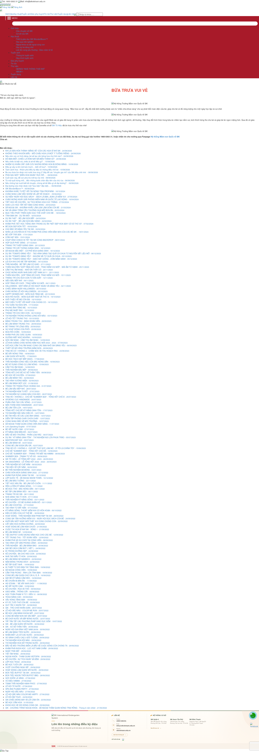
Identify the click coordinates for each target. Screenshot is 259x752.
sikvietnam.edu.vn (123, 730)
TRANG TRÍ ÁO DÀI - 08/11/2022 (19, 494)
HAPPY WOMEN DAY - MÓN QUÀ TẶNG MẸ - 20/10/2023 (30, 294)
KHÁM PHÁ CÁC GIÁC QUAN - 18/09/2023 (23, 334)
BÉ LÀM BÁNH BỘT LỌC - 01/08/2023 (21, 383)
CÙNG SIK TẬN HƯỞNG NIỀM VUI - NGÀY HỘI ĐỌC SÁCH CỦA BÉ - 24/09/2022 (40, 518)
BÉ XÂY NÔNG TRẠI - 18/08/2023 (19, 353)
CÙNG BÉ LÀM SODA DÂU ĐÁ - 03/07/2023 (24, 445)
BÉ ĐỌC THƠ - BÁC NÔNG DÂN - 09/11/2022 (25, 488)
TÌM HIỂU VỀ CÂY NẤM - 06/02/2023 (21, 467)
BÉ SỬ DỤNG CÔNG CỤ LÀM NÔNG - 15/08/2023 (27, 364)
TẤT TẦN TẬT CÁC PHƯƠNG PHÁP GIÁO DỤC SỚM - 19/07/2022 (33, 621)
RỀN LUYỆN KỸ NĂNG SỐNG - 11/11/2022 (23, 486)
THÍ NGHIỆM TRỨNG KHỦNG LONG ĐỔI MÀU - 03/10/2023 (31, 315)
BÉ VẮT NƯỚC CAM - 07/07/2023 (19, 429)
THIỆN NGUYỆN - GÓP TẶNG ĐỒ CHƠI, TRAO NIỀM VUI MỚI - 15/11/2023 (38, 275)
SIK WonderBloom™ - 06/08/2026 (19, 188)
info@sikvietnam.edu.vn (125, 726)
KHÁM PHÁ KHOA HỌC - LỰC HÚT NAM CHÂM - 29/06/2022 (31, 648)
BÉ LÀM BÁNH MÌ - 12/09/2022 (18, 532)
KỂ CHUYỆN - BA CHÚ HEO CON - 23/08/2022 (25, 553)
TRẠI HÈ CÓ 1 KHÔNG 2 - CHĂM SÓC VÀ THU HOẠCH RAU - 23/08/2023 (37, 350)
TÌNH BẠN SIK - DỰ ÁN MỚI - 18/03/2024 (23, 215)
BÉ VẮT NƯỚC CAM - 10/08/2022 (19, 586)
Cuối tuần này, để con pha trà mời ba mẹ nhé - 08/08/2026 (30, 177)
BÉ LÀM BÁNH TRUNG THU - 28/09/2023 (23, 323)
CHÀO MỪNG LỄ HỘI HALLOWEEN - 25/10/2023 (26, 291)
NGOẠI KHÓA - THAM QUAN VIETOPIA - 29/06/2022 (28, 656)
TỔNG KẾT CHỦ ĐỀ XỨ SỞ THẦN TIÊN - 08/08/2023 (28, 372)
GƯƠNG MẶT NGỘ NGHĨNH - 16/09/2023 (23, 337)
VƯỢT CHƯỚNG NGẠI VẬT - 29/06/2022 (22, 667)
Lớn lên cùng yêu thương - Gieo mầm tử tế (34, 50)
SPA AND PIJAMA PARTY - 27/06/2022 (22, 688)
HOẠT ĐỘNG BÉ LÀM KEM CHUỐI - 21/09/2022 (26, 526)
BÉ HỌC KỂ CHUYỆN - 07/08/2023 (20, 375)
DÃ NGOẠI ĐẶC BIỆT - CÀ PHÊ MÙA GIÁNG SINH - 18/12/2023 (32, 250)
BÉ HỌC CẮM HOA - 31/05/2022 (19, 702)
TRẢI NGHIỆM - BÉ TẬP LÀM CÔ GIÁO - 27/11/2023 (28, 264)
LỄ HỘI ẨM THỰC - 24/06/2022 (18, 697)
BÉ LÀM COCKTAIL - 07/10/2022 (19, 505)
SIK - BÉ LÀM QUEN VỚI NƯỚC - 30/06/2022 (24, 624)
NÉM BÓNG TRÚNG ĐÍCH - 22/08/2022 (22, 561)
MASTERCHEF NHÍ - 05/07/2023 (19, 440)
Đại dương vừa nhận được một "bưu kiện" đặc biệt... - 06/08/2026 (33, 185)
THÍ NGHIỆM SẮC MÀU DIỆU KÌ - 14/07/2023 (24, 413)
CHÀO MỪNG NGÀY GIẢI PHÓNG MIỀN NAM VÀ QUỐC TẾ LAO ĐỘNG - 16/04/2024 (42, 199)
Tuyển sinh (26, 14)
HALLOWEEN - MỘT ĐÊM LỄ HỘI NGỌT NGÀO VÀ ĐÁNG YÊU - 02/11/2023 (38, 286)
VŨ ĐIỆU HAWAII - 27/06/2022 (18, 680)
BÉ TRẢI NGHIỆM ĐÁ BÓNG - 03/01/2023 (23, 469)
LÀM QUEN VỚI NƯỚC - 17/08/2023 (21, 356)
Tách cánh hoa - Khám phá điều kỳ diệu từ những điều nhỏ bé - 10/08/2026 (37, 169)
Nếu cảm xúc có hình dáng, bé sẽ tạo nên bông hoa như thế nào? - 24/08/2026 (39, 156)
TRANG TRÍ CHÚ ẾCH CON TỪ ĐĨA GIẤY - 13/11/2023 (29, 277)
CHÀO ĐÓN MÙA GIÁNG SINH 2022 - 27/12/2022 (26, 472)
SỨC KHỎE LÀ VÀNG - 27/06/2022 (20, 678)
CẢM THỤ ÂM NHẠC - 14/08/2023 (20, 367)
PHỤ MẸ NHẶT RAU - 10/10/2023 (19, 310)
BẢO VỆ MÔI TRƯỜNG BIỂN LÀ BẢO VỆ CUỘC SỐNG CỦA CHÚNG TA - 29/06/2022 (42, 645)
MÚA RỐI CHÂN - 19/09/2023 (18, 331)
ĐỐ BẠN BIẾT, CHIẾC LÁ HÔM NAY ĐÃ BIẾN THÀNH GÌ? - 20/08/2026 (35, 158)
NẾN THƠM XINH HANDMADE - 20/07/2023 (24, 405)
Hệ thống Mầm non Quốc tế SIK (165, 136)
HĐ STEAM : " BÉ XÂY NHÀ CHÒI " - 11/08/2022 (26, 583)
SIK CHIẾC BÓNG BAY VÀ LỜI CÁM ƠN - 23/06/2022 (28, 699)
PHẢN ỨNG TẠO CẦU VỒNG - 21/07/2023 (23, 402)
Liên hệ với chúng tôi (119, 734)
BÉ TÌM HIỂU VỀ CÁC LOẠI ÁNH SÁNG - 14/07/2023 (28, 415)
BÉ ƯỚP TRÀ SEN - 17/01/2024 (19, 234)
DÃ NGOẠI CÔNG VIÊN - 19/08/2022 (21, 569)
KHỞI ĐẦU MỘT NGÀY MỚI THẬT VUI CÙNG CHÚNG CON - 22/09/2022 (36, 521)
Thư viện (54, 14)
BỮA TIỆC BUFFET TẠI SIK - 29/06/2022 (22, 672)
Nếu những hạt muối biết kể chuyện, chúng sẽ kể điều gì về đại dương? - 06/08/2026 (42, 183)
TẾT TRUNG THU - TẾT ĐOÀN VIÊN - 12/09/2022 (26, 537)
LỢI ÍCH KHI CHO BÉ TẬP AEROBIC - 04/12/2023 (26, 261)
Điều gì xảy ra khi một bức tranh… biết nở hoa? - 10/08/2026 (31, 167)
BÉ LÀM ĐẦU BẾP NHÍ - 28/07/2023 (20, 388)
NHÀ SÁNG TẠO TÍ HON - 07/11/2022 (21, 496)
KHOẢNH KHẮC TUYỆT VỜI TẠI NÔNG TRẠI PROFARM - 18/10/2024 (35, 191)
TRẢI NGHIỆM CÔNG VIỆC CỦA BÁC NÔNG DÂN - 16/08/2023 (32, 361)
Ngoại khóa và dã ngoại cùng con (30, 44)
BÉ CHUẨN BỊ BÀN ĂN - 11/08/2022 (21, 580)
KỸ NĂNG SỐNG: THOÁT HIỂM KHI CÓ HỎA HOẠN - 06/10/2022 (33, 510)
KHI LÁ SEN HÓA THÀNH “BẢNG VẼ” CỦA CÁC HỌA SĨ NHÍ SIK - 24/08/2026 (38, 150)
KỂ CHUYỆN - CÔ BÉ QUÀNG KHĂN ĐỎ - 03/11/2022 (28, 502)
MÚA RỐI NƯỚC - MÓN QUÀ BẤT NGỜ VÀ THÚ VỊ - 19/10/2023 (32, 296)
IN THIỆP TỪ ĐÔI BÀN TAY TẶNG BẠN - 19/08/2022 (27, 567)
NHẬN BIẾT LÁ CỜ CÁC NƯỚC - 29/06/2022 (24, 634)
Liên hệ (71, 14)
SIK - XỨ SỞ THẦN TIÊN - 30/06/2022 (21, 626)
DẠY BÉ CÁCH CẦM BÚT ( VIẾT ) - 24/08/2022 (25, 548)
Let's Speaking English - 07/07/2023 (20, 426)
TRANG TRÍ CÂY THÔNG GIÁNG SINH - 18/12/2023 (27, 248)
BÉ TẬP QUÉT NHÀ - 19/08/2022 (19, 564)
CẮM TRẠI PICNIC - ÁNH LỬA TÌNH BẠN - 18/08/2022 (28, 572)
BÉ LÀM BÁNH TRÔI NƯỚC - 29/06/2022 (23, 632)
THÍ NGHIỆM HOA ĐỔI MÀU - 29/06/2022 (23, 640)
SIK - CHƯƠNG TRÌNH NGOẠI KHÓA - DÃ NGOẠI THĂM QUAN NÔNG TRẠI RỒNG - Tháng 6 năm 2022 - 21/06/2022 (56, 707)
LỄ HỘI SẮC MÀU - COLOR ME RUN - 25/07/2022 (26, 610)
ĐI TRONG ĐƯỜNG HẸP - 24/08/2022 (21, 551)
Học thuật (17, 14)
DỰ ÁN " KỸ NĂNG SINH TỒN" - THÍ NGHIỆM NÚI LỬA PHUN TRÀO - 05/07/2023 (40, 437)
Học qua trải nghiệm (24, 41)
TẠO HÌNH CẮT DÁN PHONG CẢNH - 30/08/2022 (26, 542)
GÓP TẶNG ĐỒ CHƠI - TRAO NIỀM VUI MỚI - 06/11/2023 (30, 283)
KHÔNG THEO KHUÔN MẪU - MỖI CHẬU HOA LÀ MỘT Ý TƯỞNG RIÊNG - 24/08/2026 (43, 153)
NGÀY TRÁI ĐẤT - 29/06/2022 (18, 651)
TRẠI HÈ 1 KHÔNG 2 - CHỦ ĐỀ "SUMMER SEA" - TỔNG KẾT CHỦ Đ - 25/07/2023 (40, 396)
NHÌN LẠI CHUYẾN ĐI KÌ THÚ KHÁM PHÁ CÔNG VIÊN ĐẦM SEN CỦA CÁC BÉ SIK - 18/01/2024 (46, 231)
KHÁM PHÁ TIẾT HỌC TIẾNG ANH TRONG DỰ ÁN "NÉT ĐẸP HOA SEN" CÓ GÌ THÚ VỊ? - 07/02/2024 (49, 223)
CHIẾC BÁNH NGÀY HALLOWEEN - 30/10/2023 (25, 288)
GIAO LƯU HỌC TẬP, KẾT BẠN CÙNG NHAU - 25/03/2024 (30, 204)
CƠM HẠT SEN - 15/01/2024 (17, 237)
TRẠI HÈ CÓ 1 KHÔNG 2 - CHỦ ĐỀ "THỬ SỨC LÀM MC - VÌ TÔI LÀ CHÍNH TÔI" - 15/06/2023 (45, 448)
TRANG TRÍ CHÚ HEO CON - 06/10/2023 (23, 313)
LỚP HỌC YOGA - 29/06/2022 (18, 661)
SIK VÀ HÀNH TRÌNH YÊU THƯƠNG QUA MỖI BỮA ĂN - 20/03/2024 (34, 210)
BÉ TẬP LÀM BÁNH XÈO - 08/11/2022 (21, 491)
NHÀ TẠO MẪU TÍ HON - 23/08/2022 (21, 556)
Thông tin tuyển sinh (25, 55)
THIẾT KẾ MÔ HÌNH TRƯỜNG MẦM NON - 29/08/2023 (29, 348)
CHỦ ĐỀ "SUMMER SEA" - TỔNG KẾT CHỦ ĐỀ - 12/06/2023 (31, 450)
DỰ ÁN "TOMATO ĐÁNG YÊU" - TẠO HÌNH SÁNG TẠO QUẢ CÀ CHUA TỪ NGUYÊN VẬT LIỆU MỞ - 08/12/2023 (53, 253)
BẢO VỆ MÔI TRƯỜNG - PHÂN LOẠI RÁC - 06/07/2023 (29, 434)
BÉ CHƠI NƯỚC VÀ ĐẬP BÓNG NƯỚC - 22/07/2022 (27, 618)
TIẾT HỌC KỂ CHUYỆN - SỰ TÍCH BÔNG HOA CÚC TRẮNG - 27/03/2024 (37, 202)
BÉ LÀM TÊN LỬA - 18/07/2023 (18, 407)
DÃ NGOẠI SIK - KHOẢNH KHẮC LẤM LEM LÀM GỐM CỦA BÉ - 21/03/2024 (38, 207)
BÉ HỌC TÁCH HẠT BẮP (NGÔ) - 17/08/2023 (24, 359)
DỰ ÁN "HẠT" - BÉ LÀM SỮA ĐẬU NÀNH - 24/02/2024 (28, 221)
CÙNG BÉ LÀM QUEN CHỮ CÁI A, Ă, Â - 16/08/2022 (27, 575)
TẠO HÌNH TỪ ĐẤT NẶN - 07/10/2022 (21, 507)
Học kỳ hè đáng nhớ (24, 47)
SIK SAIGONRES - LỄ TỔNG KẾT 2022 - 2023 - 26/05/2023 (31, 461)
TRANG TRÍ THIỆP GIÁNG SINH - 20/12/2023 (25, 245)
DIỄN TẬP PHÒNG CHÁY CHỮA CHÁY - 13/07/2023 (27, 418)
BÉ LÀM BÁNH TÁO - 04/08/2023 (19, 377)
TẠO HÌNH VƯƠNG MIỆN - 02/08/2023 (22, 380)
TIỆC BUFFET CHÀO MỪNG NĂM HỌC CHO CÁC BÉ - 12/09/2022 (34, 534)
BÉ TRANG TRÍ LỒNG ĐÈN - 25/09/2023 (22, 326)
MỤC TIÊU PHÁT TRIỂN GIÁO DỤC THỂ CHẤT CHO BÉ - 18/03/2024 (35, 212)
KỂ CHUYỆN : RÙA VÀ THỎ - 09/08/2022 (23, 588)
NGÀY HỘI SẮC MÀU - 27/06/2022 (20, 691)
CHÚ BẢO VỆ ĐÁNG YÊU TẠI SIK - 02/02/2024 (25, 229)
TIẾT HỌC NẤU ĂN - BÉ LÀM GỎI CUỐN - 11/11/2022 (28, 483)
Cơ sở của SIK (22, 33)
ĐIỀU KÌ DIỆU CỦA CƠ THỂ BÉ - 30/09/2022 (24, 513)
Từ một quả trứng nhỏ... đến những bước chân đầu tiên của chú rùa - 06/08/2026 (40, 180)
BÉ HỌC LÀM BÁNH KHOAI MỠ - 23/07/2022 (24, 613)
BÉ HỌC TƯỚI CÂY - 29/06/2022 (19, 664)
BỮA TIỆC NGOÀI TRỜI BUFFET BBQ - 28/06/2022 (27, 675)
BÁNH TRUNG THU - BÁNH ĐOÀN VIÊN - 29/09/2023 (28, 321)
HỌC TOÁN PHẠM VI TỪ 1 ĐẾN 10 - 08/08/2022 (26, 594)
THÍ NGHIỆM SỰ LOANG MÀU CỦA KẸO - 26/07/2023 (28, 394)
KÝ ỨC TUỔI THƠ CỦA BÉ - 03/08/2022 (22, 602)
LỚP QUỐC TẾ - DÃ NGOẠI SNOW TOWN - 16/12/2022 (29, 478)
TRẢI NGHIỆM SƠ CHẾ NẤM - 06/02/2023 (23, 464)
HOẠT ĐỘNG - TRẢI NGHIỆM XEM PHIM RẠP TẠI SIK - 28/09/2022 (34, 515)
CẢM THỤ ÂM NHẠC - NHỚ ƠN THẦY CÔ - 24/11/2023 (29, 269)
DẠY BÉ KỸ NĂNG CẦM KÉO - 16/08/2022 (23, 578)
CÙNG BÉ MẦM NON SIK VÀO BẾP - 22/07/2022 (26, 615)
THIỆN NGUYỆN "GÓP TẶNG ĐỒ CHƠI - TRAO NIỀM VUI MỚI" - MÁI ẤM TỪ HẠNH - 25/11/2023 (47, 267)
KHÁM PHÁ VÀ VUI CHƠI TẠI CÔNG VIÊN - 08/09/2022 (29, 540)
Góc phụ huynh (37, 14)
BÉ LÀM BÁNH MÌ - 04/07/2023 (18, 442)
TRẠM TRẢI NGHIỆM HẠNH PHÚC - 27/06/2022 (26, 683)
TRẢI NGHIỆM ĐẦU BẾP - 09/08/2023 (21, 369)
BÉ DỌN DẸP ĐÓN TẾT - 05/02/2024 (21, 226)
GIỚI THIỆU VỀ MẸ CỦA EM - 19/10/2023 (23, 299)
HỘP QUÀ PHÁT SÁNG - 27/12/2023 (21, 242)
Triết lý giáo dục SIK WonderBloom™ (32, 39)
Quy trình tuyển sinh (24, 58)
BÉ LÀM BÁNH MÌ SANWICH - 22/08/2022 (23, 559)
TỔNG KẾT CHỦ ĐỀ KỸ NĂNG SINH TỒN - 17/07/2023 (28, 410)
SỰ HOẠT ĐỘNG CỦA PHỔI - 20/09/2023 (23, 329)
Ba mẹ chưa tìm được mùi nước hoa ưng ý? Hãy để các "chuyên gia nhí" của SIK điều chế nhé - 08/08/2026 (51, 172)
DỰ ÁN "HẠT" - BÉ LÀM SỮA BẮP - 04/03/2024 (25, 218)
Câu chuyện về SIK (24, 31)
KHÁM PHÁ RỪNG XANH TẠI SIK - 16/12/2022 (25, 475)
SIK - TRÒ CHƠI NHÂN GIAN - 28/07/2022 (23, 607)
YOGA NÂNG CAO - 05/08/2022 (19, 597)
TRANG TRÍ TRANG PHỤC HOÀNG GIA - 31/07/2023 (28, 386)
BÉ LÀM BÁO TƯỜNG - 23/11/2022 (20, 480)
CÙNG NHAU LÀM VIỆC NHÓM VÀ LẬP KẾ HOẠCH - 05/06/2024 (33, 194)
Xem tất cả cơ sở (156, 728)
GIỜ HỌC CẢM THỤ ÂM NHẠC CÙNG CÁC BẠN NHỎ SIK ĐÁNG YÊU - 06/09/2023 (41, 345)
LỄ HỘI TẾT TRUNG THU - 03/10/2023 (22, 318)
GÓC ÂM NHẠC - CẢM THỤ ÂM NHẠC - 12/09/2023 (27, 340)
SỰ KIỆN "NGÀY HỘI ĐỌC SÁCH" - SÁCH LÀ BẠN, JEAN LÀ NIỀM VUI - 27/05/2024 (41, 196)
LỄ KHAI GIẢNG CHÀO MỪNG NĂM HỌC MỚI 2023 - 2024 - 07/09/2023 (36, 342)
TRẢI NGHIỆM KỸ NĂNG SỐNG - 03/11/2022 (24, 499)
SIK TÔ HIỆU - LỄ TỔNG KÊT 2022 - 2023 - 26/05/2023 (29, 459)
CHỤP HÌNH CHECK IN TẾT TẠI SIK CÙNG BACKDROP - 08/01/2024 (35, 240)
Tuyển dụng (63, 14)
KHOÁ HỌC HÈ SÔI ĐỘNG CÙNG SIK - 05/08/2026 (27, 705)
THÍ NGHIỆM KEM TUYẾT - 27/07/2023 (22, 391)
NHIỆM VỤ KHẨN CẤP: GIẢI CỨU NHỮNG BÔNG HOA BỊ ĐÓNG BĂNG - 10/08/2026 (41, 164)
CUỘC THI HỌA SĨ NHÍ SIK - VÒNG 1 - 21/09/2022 (27, 529)
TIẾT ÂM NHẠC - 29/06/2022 (17, 653)
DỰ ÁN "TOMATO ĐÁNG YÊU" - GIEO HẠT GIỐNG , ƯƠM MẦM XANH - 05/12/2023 (41, 258)
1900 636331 (121, 721)
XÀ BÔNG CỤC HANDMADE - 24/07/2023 (23, 399)
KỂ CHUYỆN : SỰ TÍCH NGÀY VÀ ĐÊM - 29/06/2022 (27, 659)
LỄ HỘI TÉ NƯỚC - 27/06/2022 (18, 686)
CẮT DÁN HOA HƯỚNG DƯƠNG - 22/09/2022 (25, 524)
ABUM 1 (19, 71)
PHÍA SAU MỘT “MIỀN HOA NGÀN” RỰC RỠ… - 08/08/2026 (31, 175)
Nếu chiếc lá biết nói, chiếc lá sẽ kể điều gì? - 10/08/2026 (30, 161)
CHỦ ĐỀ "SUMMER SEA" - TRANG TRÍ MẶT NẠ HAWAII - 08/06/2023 (35, 453)
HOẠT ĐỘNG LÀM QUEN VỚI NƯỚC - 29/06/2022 (26, 670)
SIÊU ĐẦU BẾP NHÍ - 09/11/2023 (19, 280)
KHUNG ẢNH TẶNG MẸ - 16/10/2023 (21, 307)
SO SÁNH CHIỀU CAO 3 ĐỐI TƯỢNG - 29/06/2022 (27, 637)
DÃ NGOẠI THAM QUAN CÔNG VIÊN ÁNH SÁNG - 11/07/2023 (32, 423)
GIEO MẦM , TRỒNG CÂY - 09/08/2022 (22, 591)
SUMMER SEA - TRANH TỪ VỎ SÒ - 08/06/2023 (26, 456)
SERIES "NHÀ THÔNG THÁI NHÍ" (30, 68)
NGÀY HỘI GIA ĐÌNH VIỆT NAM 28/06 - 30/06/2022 (27, 629)
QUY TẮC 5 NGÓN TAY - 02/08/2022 (21, 605)
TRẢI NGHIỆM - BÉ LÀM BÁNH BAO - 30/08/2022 (26, 545)
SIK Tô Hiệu (57, 125)
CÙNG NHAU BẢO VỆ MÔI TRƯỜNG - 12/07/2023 (27, 421)
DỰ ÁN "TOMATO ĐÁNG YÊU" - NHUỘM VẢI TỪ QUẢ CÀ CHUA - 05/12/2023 (38, 256)
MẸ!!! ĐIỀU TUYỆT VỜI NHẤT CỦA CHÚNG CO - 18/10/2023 (31, 302)
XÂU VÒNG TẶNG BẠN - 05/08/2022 (21, 599)
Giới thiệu (9, 14)
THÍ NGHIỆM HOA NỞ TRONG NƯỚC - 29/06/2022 (27, 643)
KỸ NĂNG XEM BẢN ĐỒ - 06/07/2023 (21, 432)
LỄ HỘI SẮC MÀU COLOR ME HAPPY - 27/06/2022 (27, 694)
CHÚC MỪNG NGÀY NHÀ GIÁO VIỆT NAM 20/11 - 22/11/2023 (32, 272)
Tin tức (47, 14)
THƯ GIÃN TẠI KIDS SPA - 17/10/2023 (21, 304)
